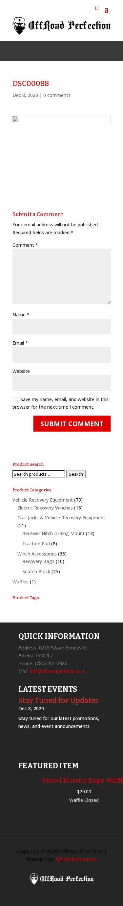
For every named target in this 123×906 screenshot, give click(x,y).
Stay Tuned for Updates (58, 700)
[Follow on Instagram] (61, 50)
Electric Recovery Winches (45, 508)
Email (20, 343)
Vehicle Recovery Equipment (42, 500)
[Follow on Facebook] (45, 50)
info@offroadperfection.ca (57, 671)
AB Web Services (75, 859)
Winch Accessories (37, 554)
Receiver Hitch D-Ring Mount (53, 533)
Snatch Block (36, 571)
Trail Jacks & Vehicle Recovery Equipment (61, 517)
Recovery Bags (38, 561)
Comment (25, 245)
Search (76, 474)
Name (21, 314)
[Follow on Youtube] (77, 50)
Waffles (20, 581)
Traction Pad (36, 543)
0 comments (57, 95)
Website (21, 371)
